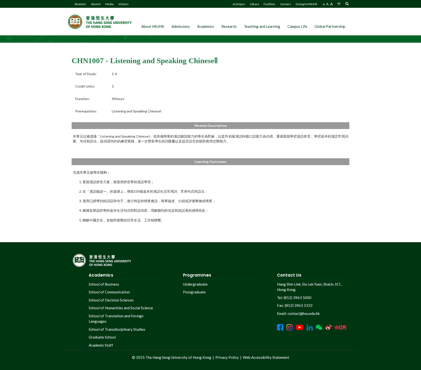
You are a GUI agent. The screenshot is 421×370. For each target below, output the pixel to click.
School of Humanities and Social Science (121, 308)
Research (229, 26)
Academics (205, 26)
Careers (285, 4)
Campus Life (297, 26)
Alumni (96, 4)
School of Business (104, 284)
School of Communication (109, 292)
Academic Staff (101, 345)
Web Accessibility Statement (266, 357)
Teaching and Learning (262, 26)
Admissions (181, 26)
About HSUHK (152, 26)
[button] (347, 3)
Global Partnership (330, 26)
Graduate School (102, 337)
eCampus (239, 4)
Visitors (123, 4)
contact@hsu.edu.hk (303, 313)
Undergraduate (195, 284)
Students (80, 4)
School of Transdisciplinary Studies (117, 329)
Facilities (269, 4)
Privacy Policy (227, 357)
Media (109, 4)
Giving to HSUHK (306, 4)
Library (254, 4)
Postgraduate (194, 292)
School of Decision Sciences (111, 300)
